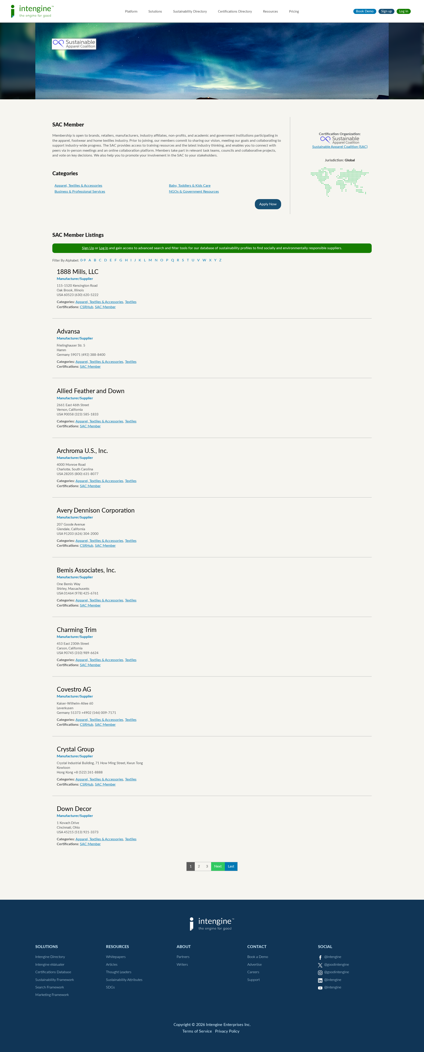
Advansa (68, 331)
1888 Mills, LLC (77, 272)
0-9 (83, 260)
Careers (253, 972)
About (184, 947)
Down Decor (74, 809)
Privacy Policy (227, 1031)
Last (231, 866)
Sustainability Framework (54, 980)
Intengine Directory (50, 957)
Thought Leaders (118, 972)
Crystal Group (75, 749)
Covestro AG (74, 689)
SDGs (110, 987)
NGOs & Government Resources (194, 191)
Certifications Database (53, 972)
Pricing (294, 11)
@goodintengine (336, 964)
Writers (182, 964)
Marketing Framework (52, 995)
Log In (103, 248)
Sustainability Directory (190, 11)
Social (325, 947)
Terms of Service (197, 1031)
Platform (131, 11)
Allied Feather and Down (91, 391)
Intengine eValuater (49, 964)
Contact (257, 947)
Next (218, 866)
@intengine (332, 957)
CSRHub (86, 307)
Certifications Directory (235, 11)
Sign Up (88, 248)
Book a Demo (257, 957)
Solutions (155, 11)
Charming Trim (77, 630)
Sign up (386, 11)
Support (253, 980)
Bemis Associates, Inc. (86, 570)
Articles (111, 964)
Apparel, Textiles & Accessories (78, 185)
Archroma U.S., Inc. (82, 451)
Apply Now (268, 204)
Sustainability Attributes (124, 980)
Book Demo (365, 11)
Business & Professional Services (80, 191)
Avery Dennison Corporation (96, 510)
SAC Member (105, 307)
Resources (270, 11)
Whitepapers (116, 957)
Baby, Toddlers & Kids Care (189, 185)
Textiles (130, 302)
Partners (183, 957)
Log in (403, 11)
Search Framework (49, 987)
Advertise (254, 964)
